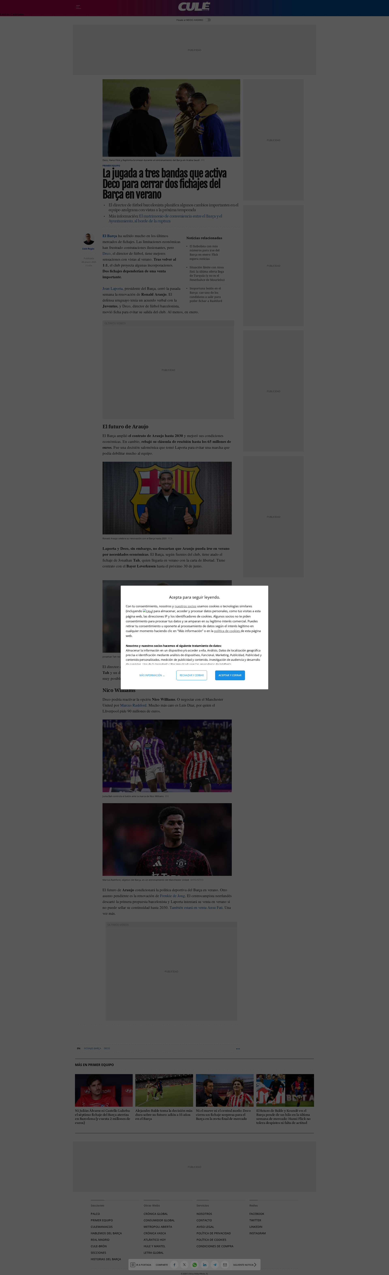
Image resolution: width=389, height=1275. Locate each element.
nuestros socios (185, 606)
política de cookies (227, 631)
